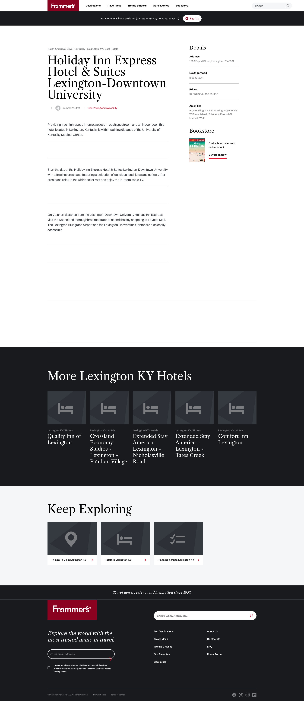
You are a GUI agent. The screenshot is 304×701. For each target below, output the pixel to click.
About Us (212, 631)
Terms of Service (118, 695)
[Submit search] (289, 6)
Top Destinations (164, 631)
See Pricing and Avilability (102, 108)
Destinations (93, 5)
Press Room (214, 654)
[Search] (252, 615)
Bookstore (181, 5)
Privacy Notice (99, 695)
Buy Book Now (218, 155)
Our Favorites (161, 5)
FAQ (209, 646)
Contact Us (213, 639)
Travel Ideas (114, 5)
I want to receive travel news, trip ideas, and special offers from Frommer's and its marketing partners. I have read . (82, 668)
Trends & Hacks (137, 5)
